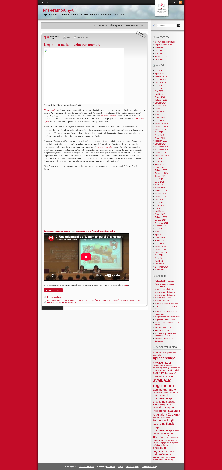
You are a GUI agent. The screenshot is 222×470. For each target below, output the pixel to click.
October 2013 (160, 199)
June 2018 (159, 88)
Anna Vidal (51, 300)
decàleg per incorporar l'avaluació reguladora (167, 411)
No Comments (82, 37)
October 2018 (160, 82)
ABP (155, 352)
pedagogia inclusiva (166, 443)
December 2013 (161, 194)
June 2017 (159, 112)
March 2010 (160, 270)
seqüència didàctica (162, 457)
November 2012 (161, 223)
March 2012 (160, 238)
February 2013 (161, 217)
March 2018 (160, 97)
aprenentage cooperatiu (67, 300)
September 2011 (162, 252)
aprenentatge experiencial (162, 365)
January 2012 (160, 243)
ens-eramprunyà (58, 10)
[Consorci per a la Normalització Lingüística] (161, 7)
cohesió (165, 392)
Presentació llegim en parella (57, 230)
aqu (126, 284)
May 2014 (159, 185)
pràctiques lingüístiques (161, 449)
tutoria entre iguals (69, 302)
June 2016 (159, 135)
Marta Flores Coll (54, 302)
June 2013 (159, 205)
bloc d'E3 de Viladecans (165, 295)
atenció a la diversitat (168, 370)
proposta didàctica (108, 115)
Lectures (158, 54)
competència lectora (120, 300)
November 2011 (161, 249)
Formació (159, 48)
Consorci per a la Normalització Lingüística (95, 230)
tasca (155, 460)
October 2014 (160, 176)
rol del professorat (165, 452)
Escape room (169, 417)
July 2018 (159, 85)
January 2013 (160, 220)
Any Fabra (162, 353)
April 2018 (159, 94)
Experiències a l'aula (163, 45)
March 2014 (160, 188)
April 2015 (159, 164)
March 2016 (160, 138)
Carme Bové (83, 300)
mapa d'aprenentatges (163, 428)
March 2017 (160, 117)
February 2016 (161, 141)
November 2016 (161, 126)
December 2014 (161, 173)
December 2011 (161, 246)
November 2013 (161, 197)
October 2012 (160, 226)
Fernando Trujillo (164, 420)
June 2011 (159, 258)
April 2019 (159, 74)
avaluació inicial (163, 376)
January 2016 (160, 144)
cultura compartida (162, 404)
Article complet (54, 290)
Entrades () (132, 467)
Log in (120, 467)
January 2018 (160, 103)
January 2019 (160, 79)
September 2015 (162, 156)
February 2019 (161, 76)
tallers (174, 457)
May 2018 (159, 91)
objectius (171, 440)
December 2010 (161, 267)
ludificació (168, 423)
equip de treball (158, 417)
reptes (172, 451)
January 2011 (160, 264)
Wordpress (110, 467)
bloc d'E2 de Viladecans (165, 292)
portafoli (176, 443)
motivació (161, 437)
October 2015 (160, 153)
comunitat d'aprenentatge (163, 397)
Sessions (159, 59)
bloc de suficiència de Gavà (166, 304)
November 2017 (161, 106)
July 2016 (159, 132)
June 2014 (159, 182)
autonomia (160, 372)
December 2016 (161, 123)
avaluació (171, 373)
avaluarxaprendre (164, 389)
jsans (69, 37)
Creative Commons (86, 467)
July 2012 (159, 229)
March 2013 (160, 214)
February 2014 (161, 191)
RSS (175, 2)
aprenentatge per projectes (163, 368)
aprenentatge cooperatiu (164, 360)
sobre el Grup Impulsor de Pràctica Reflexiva (165, 335)
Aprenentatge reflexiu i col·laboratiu (164, 285)
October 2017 (160, 109)
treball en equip (166, 460)
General (158, 51)
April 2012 (159, 235)
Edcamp (173, 414)
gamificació (157, 424)
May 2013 (159, 208)
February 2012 (161, 240)
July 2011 (159, 255)
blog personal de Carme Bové (167, 317)
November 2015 (161, 150)
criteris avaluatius (164, 401)
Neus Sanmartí (160, 440)
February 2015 (161, 170)
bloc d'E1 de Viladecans (165, 289)
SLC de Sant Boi (162, 331)
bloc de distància (162, 301)
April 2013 (159, 211)
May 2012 (159, 232)
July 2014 (159, 179)
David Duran (134, 300)
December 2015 (161, 147)
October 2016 (160, 129)
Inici (46, 2)
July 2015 (159, 159)
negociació (174, 437)
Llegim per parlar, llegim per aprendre (72, 44)
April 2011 (159, 261)
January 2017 (160, 120)
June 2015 (159, 161)
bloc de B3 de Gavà (163, 298)
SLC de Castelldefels (163, 328)
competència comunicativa (100, 300)
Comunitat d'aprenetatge (165, 42)
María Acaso (168, 433)
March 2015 (160, 167)
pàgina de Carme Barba (165, 320)
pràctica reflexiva (161, 445)
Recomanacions (54, 297)
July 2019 (159, 71)
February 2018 (161, 100)
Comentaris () (149, 467)
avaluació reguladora (163, 383)
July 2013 (159, 202)
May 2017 (159, 115)
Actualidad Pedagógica (164, 281)
